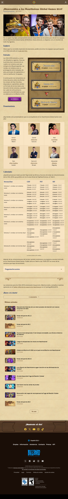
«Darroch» (34, 163)
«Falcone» (34, 140)
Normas (15, 99)
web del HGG (23, 51)
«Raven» (54, 163)
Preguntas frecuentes (12, 269)
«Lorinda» (54, 140)
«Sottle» (13, 140)
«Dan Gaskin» (13, 163)
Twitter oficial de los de (27, 287)
